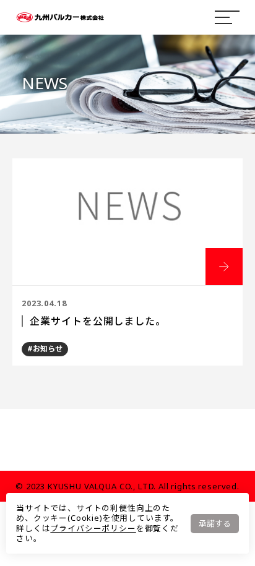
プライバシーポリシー (93, 528)
